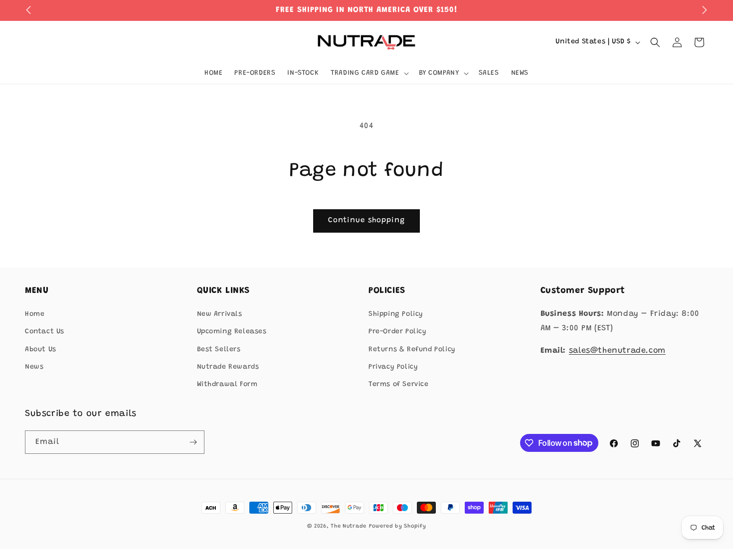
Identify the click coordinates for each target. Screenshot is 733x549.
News (34, 367)
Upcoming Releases (232, 331)
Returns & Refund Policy (412, 349)
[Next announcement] (705, 9)
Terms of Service (398, 384)
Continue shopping (366, 220)
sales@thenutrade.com (617, 351)
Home (34, 314)
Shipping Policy (395, 314)
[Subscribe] (193, 442)
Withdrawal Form (227, 384)
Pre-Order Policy (397, 331)
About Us (40, 349)
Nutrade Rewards (228, 367)
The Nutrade (348, 526)
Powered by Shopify (397, 526)
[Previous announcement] (28, 9)
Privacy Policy (393, 367)
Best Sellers (219, 349)
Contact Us (44, 331)
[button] (368, 73)
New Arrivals (219, 314)
